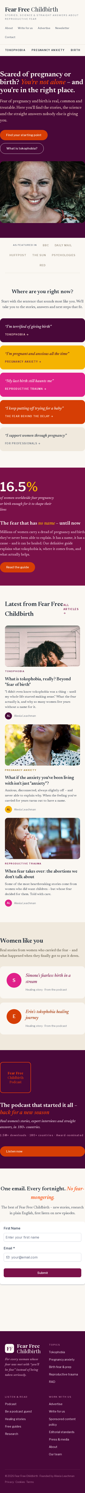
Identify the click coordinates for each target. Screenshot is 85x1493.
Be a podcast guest (18, 1411)
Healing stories (15, 1419)
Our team (55, 1454)
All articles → (71, 609)
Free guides (13, 1426)
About (9, 28)
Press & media (59, 1439)
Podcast (11, 1404)
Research (11, 1434)
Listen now (14, 1151)
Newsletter (62, 28)
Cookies (20, 1482)
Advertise (44, 28)
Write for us (25, 28)
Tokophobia (15, 50)
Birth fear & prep (60, 1367)
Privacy (9, 1482)
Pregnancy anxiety (48, 50)
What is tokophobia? (21, 148)
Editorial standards (61, 1432)
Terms (30, 1482)
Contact (10, 37)
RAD (52, 1381)
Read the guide (17, 567)
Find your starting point (23, 135)
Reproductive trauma (63, 1374)
